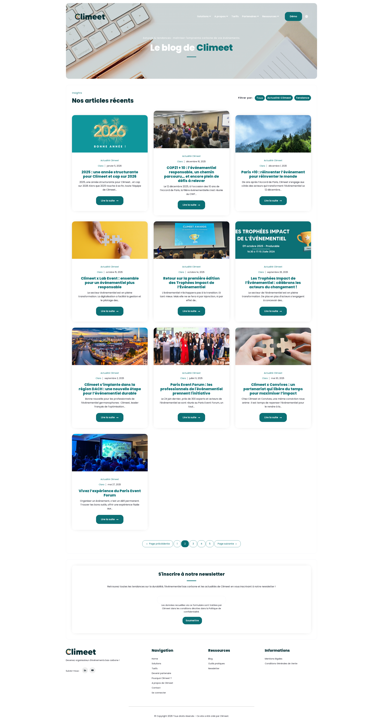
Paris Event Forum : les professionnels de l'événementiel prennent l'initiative (191, 389)
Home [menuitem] (155, 658)
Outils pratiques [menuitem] (216, 663)
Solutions (203, 16)
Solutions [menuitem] (156, 663)
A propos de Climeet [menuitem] (162, 682)
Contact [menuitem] (156, 687)
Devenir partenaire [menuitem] (161, 673)
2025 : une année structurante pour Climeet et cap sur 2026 (110, 174)
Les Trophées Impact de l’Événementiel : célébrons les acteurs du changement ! (273, 282)
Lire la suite (108, 200)
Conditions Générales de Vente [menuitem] (281, 663)
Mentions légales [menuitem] (273, 658)
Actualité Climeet (279, 98)
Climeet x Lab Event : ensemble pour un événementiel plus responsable (110, 282)
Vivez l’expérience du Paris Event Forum (110, 493)
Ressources (269, 16)
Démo (293, 16)
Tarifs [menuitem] (155, 668)
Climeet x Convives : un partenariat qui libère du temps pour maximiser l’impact (273, 389)
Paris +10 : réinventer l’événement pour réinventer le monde (273, 174)
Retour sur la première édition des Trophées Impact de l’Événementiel (191, 282)
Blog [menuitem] (210, 658)
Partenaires (249, 16)
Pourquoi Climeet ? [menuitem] (162, 678)
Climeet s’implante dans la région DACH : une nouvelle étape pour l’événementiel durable (110, 389)
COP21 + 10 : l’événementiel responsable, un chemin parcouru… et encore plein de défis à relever (191, 174)
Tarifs (235, 16)
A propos (220, 16)
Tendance (302, 98)
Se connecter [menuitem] (159, 692)
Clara (100, 165)
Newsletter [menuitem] (213, 668)
